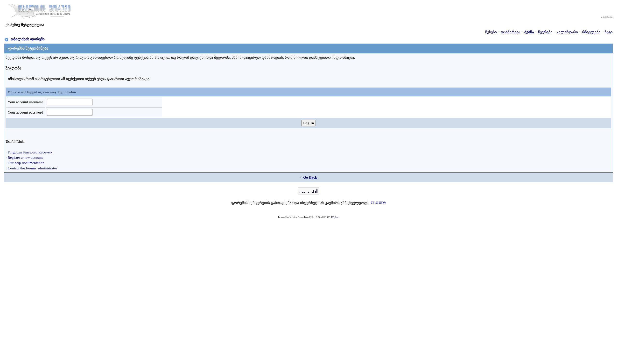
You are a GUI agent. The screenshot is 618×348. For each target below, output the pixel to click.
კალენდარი (567, 32)
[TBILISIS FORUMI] (39, 10)
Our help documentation (26, 163)
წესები (491, 32)
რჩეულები (591, 32)
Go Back (310, 177)
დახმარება (510, 32)
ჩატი (608, 32)
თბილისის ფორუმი (28, 39)
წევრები (545, 32)
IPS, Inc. (335, 217)
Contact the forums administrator (32, 168)
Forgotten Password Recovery (30, 152)
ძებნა (529, 32)
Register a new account (25, 158)
